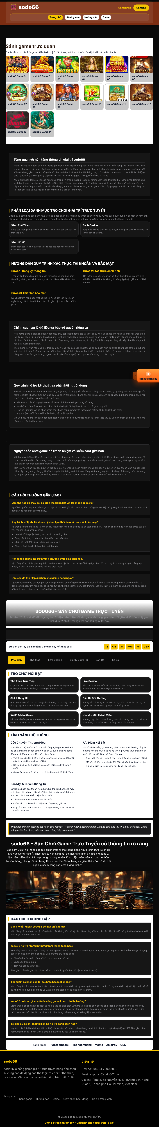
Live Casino (55, 659)
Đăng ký (141, 7)
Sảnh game (18, 46)
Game (20, 76)
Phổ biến (16, 659)
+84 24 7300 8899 (104, 1068)
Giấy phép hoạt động (75, 1098)
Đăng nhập (124, 7)
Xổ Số (115, 659)
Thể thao (35, 659)
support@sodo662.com (105, 1074)
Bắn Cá (100, 659)
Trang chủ (10, 1096)
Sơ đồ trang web (102, 1098)
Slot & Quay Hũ (79, 659)
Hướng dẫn (42, 1098)
